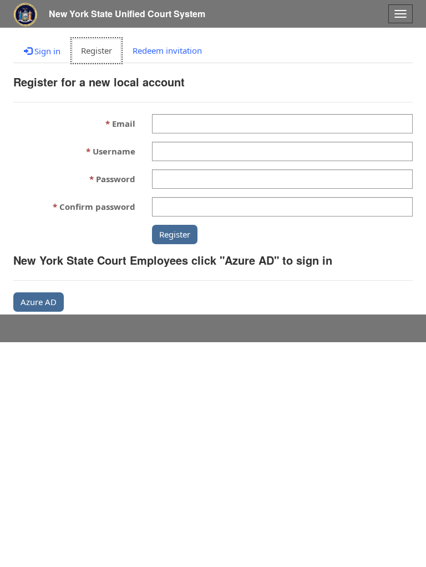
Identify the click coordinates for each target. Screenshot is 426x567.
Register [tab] (96, 50)
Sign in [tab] (46, 50)
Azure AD (39, 301)
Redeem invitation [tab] (167, 50)
